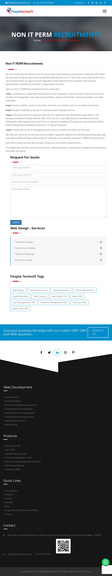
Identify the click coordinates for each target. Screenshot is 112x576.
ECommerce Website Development (21, 405)
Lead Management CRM (23, 302)
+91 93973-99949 (44, 3)
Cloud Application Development (19, 416)
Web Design (18, 290)
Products (9, 494)
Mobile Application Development (20, 413)
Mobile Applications (84, 290)
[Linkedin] (96, 3)
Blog (7, 506)
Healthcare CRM (12, 469)
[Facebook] (88, 3)
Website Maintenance (15, 420)
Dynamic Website (13, 401)
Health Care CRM (20, 308)
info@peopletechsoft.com (18, 3)
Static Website (12, 397)
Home (37, 40)
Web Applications (61, 290)
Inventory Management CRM (54, 302)
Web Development (39, 290)
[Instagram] (100, 3)
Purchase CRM (79, 302)
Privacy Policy (85, 571)
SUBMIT (16, 222)
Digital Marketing (20, 296)
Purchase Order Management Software (23, 461)
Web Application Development (19, 409)
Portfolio (9, 502)
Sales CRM (77, 296)
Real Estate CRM (59, 296)
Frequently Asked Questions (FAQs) (21, 510)
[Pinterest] (104, 3)
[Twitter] (92, 3)
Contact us (98, 332)
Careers (8, 514)
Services (9, 498)
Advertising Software (14, 465)
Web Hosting (40, 296)
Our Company (11, 490)
